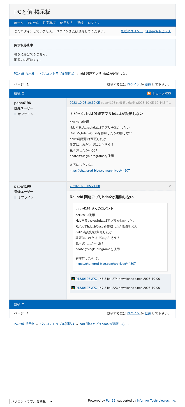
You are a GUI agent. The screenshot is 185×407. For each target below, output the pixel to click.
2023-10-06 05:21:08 (85, 186)
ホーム (18, 23)
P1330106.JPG (86, 279)
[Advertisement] (92, 361)
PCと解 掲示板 (32, 12)
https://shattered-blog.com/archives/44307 (100, 170)
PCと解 (33, 23)
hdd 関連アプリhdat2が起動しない (104, 73)
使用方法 (66, 23)
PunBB (111, 400)
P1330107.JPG (86, 288)
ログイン (94, 23)
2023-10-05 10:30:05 (85, 102)
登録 (80, 23)
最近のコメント (132, 31)
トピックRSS (161, 93)
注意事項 (49, 23)
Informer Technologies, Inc (156, 400)
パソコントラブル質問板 (57, 73)
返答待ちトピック (158, 31)
